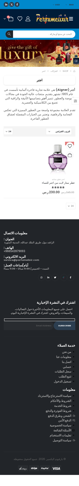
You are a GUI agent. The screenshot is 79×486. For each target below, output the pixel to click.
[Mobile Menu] (72, 18)
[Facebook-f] (70, 277)
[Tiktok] (63, 277)
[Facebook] (17, 4)
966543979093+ (14, 251)
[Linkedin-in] (48, 277)
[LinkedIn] (6, 4)
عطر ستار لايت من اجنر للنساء (58, 183)
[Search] (9, 34)
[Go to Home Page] (74, 71)
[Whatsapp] (41, 277)
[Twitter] (55, 277)
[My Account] (28, 18)
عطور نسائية (56, 179)
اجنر (63, 179)
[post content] (58, 157)
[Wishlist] (20, 18)
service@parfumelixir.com (21, 260)
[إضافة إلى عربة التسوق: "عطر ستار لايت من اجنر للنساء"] (69, 155)
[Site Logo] (52, 19)
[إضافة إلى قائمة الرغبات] (69, 145)
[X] (11, 4)
